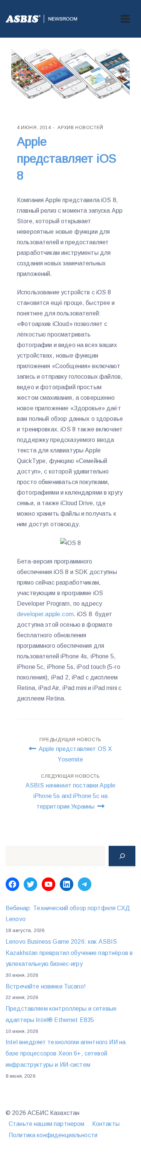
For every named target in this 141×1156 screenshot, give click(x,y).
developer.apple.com (45, 614)
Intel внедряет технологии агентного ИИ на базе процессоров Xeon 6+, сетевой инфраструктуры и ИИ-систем (66, 1053)
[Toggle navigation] (125, 19)
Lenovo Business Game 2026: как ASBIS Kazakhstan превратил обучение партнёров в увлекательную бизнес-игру (69, 952)
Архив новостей (80, 127)
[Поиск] (122, 856)
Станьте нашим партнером (46, 1124)
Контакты (106, 1124)
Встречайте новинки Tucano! (46, 986)
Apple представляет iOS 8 (66, 158)
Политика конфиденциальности (53, 1135)
